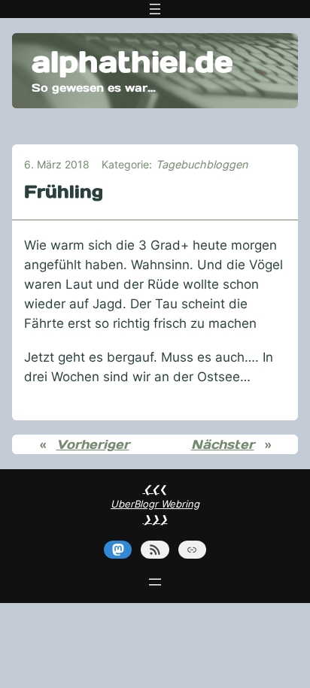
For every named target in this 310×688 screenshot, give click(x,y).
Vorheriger (92, 444)
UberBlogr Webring (155, 504)
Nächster (222, 444)
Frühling (63, 191)
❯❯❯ (155, 519)
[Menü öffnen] (155, 9)
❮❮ (151, 489)
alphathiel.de (132, 61)
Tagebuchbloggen (202, 164)
